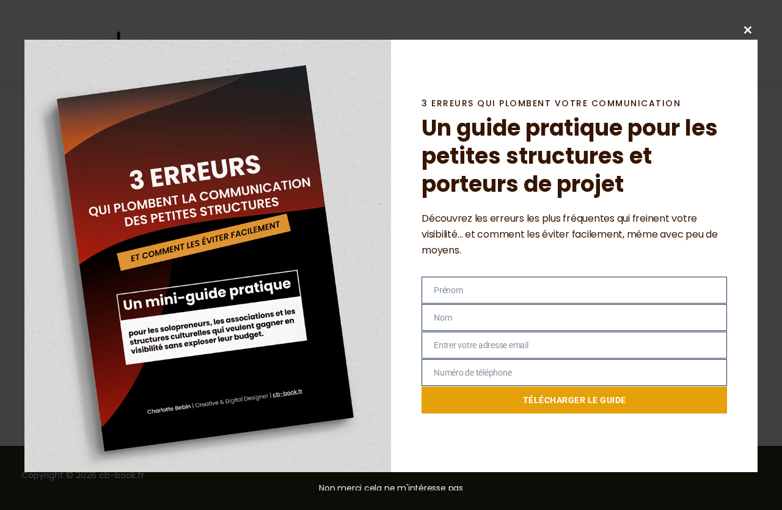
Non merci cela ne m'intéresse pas (391, 488)
